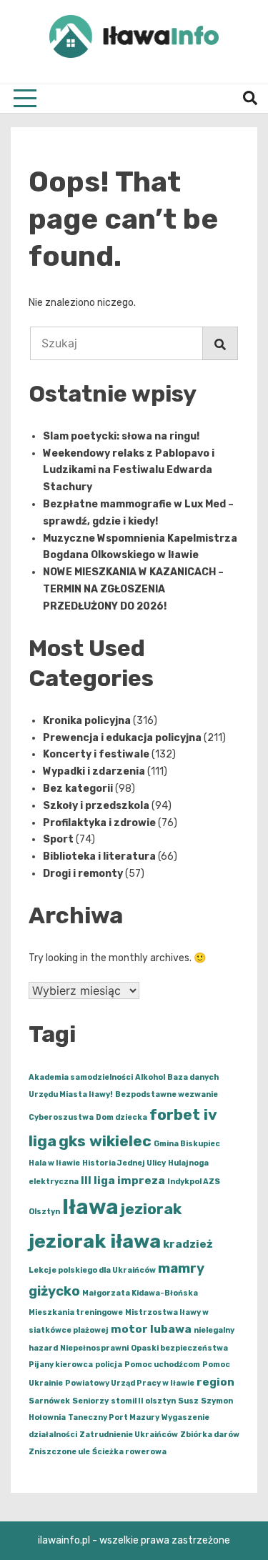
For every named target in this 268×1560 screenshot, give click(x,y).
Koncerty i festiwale (96, 754)
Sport (58, 839)
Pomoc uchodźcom (162, 1364)
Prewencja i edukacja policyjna (122, 738)
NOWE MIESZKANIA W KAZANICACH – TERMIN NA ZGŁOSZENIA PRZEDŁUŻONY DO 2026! (133, 589)
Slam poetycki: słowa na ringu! (121, 436)
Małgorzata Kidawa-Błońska (140, 1293)
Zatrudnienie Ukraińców (128, 1434)
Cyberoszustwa (61, 1117)
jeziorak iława (95, 1241)
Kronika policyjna (87, 721)
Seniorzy (90, 1401)
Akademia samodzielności (81, 1077)
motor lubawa (151, 1329)
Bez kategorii (78, 789)
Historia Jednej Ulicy (124, 1163)
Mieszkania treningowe (76, 1312)
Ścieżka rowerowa (129, 1451)
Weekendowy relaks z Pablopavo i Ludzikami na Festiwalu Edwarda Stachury (128, 470)
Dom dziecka (121, 1117)
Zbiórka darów (209, 1434)
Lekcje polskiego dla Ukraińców (92, 1270)
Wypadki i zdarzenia (94, 771)
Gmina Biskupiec (187, 1143)
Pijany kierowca (61, 1364)
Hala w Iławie (54, 1163)
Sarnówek (49, 1401)
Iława (90, 1207)
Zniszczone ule (59, 1451)
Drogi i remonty (83, 874)
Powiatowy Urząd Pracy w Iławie (129, 1383)
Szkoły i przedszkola (96, 806)
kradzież (188, 1244)
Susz (188, 1401)
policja (108, 1364)
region (215, 1382)
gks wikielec (105, 1141)
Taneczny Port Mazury (113, 1417)
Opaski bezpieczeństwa (179, 1348)
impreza (141, 1180)
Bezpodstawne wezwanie (166, 1094)
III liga (98, 1180)
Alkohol (150, 1077)
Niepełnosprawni (94, 1348)
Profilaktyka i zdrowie (99, 823)
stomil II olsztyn (143, 1401)
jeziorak (151, 1209)
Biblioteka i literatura (99, 856)
